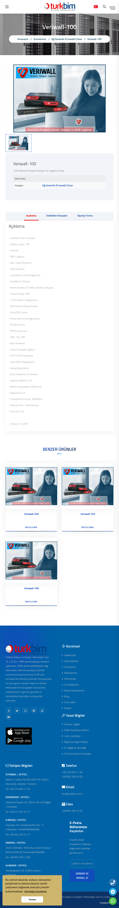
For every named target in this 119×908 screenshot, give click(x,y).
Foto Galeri (70, 702)
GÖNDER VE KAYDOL (82, 876)
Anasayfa (23, 39)
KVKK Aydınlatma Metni (76, 730)
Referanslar (70, 679)
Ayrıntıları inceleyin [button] (35, 891)
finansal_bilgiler (72, 724)
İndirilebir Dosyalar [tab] (56, 215)
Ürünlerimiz (39, 39)
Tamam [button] (32, 899)
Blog (66, 696)
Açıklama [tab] (31, 215)
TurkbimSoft (106, 903)
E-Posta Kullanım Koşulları (77, 753)
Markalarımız (70, 673)
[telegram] (113, 892)
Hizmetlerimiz (71, 661)
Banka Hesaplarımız (74, 690)
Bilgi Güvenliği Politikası (76, 742)
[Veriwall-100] (59, 98)
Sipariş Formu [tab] (85, 215)
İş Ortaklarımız (71, 684)
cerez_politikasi (72, 736)
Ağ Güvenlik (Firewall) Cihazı (66, 39)
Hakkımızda (70, 655)
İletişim (68, 708)
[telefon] (113, 882)
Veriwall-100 (94, 39)
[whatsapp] (113, 901)
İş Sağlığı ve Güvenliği (75, 748)
